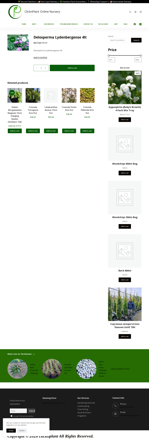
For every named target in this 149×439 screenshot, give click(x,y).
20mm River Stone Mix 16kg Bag (34, 368)
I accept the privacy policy (22, 416)
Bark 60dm (124, 270)
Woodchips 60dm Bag (124, 163)
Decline (22, 430)
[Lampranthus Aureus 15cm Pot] (51, 95)
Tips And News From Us (69, 24)
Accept (11, 430)
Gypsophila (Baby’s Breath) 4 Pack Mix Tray (125, 108)
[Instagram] (140, 24)
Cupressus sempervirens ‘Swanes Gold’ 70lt (124, 325)
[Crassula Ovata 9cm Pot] (69, 95)
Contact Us (88, 24)
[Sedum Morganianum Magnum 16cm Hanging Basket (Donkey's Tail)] (14, 95)
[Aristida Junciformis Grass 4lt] (52, 369)
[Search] (130, 12)
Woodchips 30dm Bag (124, 217)
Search (110, 36)
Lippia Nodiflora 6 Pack (120, 369)
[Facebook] (135, 24)
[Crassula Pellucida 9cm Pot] (87, 95)
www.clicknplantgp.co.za (53, 402)
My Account (103, 24)
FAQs (125, 24)
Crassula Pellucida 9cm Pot (87, 110)
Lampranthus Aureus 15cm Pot (51, 110)
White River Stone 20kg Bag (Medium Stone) (102, 368)
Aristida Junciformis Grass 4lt (68, 368)
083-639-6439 (126, 407)
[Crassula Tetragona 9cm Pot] (33, 95)
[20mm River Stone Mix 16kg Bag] (17, 369)
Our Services (49, 24)
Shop (34, 24)
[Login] (135, 12)
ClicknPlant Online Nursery (42, 11)
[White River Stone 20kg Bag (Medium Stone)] (86, 369)
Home (24, 24)
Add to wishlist (40, 57)
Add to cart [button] (14, 131)
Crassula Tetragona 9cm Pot (33, 110)
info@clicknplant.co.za (130, 415)
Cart (116, 24)
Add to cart (72, 68)
